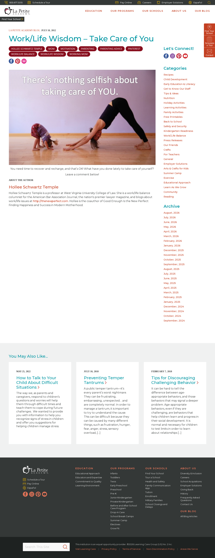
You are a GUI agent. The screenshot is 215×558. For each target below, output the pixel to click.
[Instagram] (172, 55)
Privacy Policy (109, 549)
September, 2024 (174, 320)
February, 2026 (173, 240)
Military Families (153, 500)
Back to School (173, 121)
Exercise (169, 177)
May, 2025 (170, 283)
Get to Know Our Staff (177, 88)
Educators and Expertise (88, 477)
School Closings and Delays (156, 505)
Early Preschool (118, 485)
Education (93, 10)
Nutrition (169, 98)
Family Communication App (157, 486)
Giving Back (186, 489)
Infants (113, 473)
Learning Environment (87, 485)
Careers (146, 2)
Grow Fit (114, 528)
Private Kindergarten (121, 501)
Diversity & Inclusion (191, 473)
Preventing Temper (104, 380)
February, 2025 (173, 297)
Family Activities (173, 112)
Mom (51, 48)
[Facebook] (11, 61)
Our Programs (122, 10)
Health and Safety (155, 481)
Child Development (175, 79)
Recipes (169, 74)
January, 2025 (172, 301)
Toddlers (115, 477)
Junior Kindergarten (121, 497)
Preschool (115, 489)
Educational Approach (177, 182)
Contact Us (186, 504)
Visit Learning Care (85, 549)
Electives (115, 524)
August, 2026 (172, 212)
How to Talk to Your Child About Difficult (37, 382)
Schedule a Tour (41, 2)
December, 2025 (174, 250)
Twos (113, 481)
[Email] (24, 61)
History (184, 493)
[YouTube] (185, 55)
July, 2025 (170, 273)
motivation (68, 48)
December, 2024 (174, 306)
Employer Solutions (172, 2)
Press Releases (173, 140)
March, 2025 (171, 292)
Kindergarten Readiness (178, 131)
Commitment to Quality (88, 481)
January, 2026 (172, 245)
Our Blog (202, 10)
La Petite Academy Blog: (24, 30)
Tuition (149, 492)
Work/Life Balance (175, 135)
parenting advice (111, 48)
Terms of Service (131, 549)
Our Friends (171, 145)
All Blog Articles (188, 516)
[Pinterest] (17, 61)
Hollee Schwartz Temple (26, 48)
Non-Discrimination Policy (160, 549)
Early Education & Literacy (179, 84)
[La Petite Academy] (16, 11)
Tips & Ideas (171, 93)
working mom (79, 54)
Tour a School (152, 477)
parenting (87, 48)
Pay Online (126, 2)
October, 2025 (172, 259)
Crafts (167, 149)
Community (171, 191)
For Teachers (172, 154)
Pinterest (134, 48)
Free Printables (173, 116)
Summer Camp (173, 173)
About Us (179, 10)
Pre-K (113, 493)
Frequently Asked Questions (190, 499)
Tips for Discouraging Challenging (173, 380)
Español (198, 2)
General (168, 159)
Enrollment (151, 496)
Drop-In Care (117, 512)
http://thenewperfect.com (50, 201)
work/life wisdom (52, 54)
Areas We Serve (189, 549)
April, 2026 (170, 231)
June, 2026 (170, 222)
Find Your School (11, 19)
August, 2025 (171, 269)
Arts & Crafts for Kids (176, 168)
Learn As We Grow (175, 187)
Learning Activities (175, 107)
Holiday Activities (174, 102)
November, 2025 (174, 254)
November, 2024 (174, 311)
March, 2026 (171, 236)
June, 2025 (170, 278)
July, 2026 (170, 217)
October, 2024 (172, 315)
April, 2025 (170, 287)
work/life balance (23, 54)
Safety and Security (175, 126)
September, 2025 (174, 264)
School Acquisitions (191, 481)
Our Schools (152, 10)
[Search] (65, 547)
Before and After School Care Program (123, 507)
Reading (169, 196)
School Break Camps (122, 516)
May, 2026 (170, 226)
